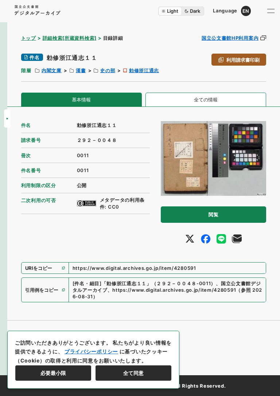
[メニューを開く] (271, 11)
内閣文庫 (52, 70)
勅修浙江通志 (144, 70)
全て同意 (133, 373)
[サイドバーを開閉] (7, 118)
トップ (28, 38)
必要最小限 (53, 373)
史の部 (107, 70)
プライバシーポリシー (91, 351)
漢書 (81, 70)
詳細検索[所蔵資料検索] (70, 38)
